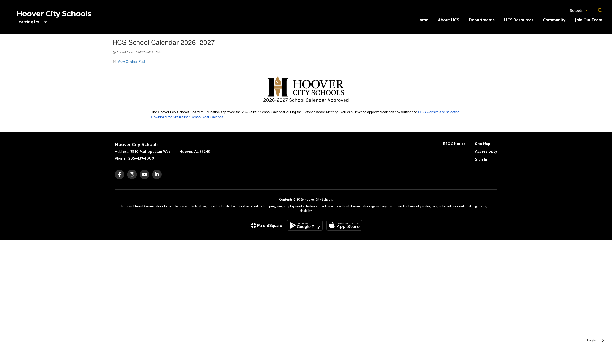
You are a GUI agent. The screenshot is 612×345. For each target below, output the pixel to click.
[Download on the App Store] (344, 225)
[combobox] (596, 340)
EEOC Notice (454, 143)
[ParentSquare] (266, 225)
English (592, 340)
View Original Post (131, 61)
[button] (579, 10)
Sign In (481, 159)
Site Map (482, 143)
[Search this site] (600, 10)
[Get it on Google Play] (305, 225)
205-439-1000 (141, 158)
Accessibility (486, 151)
